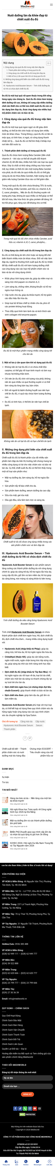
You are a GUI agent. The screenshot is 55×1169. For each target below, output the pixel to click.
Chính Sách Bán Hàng (12, 1025)
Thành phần (9, 729)
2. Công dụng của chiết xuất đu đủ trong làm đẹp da (26, 73)
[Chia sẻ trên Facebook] (25, 738)
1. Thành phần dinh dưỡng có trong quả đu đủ (24, 70)
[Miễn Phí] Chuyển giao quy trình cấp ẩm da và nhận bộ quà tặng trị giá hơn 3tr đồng (30, 833)
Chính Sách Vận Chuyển (13, 1030)
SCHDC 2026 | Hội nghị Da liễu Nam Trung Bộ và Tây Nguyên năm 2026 (31, 844)
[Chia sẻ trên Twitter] (30, 738)
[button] (51, 4)
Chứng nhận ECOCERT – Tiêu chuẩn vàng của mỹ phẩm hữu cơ (41, 752)
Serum (39, 725)
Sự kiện (5, 777)
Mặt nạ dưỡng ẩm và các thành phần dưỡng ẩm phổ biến (31, 821)
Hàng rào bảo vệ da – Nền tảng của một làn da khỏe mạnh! (30, 799)
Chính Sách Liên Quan (12, 1044)
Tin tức (5, 782)
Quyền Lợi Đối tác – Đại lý (14, 1049)
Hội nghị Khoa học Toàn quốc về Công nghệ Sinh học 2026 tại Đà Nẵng (30, 810)
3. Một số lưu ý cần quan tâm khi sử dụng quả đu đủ (26, 76)
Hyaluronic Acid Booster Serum (26, 632)
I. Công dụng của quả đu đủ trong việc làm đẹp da (23, 67)
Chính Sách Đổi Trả (11, 1039)
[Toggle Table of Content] (47, 63)
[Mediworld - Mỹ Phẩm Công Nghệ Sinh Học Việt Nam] (27, 4)
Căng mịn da (26, 721)
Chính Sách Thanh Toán (13, 1034)
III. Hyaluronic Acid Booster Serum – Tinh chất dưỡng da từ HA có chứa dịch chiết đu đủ (26, 87)
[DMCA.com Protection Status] (27, 1114)
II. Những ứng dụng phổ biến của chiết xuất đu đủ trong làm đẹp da (26, 81)
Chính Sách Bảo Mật (11, 1020)
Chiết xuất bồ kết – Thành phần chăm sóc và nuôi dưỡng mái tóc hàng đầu (14, 752)
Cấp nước (40, 721)
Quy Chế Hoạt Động (11, 1015)
